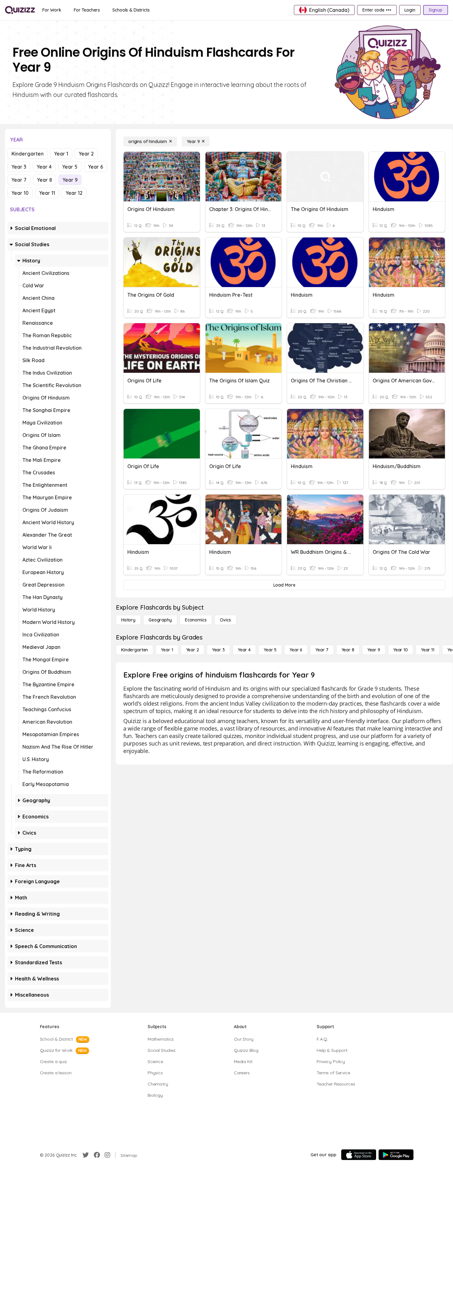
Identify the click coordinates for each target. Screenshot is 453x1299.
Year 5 (70, 167)
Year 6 (95, 167)
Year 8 (44, 180)
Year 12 (74, 193)
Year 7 (19, 180)
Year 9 (70, 180)
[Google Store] (396, 1154)
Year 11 (47, 193)
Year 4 (44, 167)
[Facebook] (97, 1155)
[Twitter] (86, 1155)
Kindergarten (28, 154)
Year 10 (20, 193)
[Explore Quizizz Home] (20, 10)
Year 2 (86, 154)
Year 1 (61, 154)
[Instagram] (107, 1155)
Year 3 (19, 167)
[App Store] (358, 1154)
